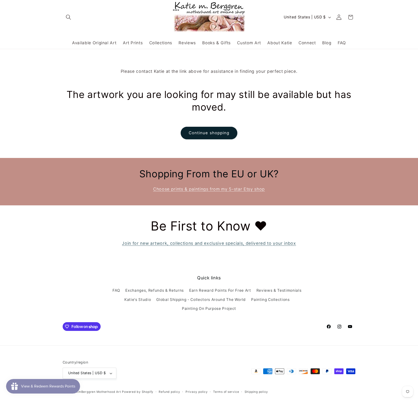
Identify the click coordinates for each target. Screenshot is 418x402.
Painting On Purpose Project (209, 308)
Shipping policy (256, 392)
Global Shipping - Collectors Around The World (201, 299)
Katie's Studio (137, 299)
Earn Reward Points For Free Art (220, 290)
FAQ (116, 290)
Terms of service (226, 392)
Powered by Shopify (137, 392)
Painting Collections (270, 299)
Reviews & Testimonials (279, 290)
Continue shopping (209, 132)
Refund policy (169, 392)
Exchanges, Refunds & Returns (154, 290)
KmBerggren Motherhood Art (98, 392)
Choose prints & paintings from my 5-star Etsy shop (209, 189)
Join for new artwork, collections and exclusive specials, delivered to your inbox (209, 243)
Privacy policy (197, 392)
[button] (68, 17)
